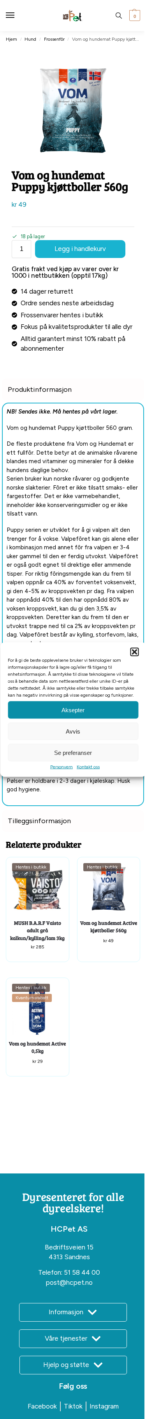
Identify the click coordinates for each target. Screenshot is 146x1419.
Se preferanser (73, 752)
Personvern (61, 767)
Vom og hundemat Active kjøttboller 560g (108, 926)
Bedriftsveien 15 (69, 1247)
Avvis (73, 731)
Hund (30, 39)
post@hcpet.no (69, 1282)
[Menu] (17, 15)
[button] (134, 652)
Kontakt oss (88, 767)
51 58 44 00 (82, 1272)
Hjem (11, 39)
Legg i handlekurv (80, 249)
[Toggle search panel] (119, 15)
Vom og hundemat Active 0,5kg (37, 1047)
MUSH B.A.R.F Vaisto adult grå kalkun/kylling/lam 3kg (37, 930)
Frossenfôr (54, 39)
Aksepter (73, 709)
